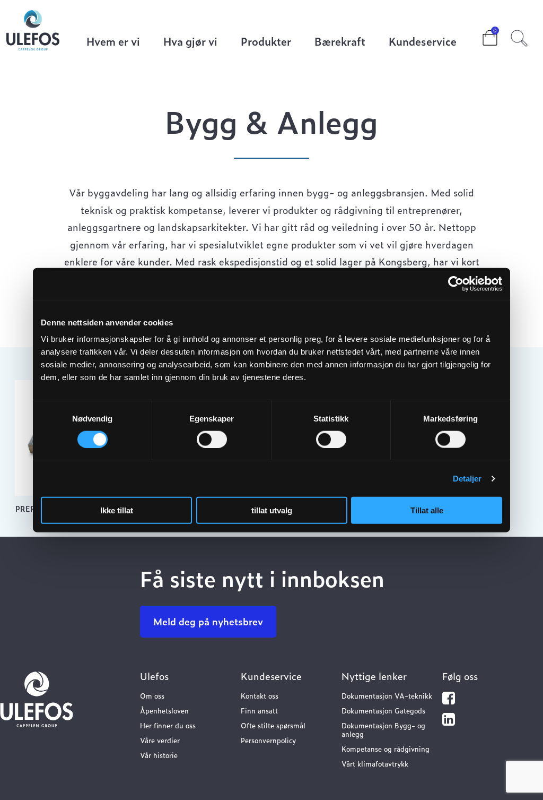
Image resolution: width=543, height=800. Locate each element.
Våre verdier (160, 740)
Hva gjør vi (190, 42)
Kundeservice (423, 42)
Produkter (266, 42)
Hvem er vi (113, 42)
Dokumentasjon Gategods (383, 711)
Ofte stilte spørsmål (273, 725)
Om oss (152, 696)
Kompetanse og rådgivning (385, 749)
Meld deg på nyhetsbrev (208, 621)
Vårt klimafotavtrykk (374, 764)
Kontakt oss (259, 696)
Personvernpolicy (268, 740)
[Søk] (519, 36)
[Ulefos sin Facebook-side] (448, 700)
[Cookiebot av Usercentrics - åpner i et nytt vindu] (455, 283)
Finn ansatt (259, 711)
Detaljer (467, 478)
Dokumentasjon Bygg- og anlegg (383, 729)
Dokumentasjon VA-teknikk (386, 696)
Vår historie (159, 755)
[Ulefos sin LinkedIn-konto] (448, 722)
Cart (481, 34)
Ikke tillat (116, 510)
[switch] (212, 439)
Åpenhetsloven (164, 711)
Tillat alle (426, 510)
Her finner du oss (168, 725)
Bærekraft (339, 42)
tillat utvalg (271, 510)
